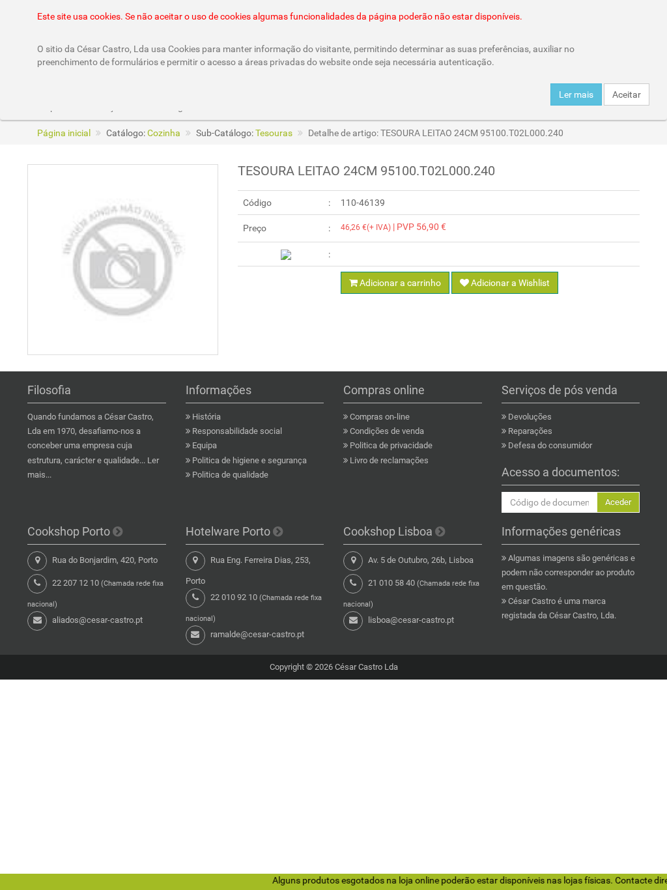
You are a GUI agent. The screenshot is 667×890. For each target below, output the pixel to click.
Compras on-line (380, 417)
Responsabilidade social (237, 431)
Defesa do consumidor (550, 445)
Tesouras (273, 133)
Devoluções (530, 417)
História (206, 417)
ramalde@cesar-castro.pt (257, 634)
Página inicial (64, 133)
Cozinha (163, 133)
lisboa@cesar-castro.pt (411, 620)
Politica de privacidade (391, 445)
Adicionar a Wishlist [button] (509, 283)
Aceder (618, 502)
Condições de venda (387, 431)
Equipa (204, 445)
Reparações (530, 431)
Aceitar (626, 94)
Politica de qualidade (230, 475)
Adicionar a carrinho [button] (399, 283)
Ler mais (576, 94)
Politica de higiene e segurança (249, 460)
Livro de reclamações (389, 460)
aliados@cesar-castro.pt (97, 620)
